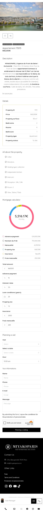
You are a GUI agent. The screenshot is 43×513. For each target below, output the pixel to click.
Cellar (9, 157)
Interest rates (8, 283)
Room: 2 (10, 187)
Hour (4, 357)
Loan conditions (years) (12, 292)
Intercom (10, 177)
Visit (4, 340)
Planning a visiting (21, 430)
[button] (21, 15)
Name (5, 374)
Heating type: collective (15, 167)
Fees (6, 474)
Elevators (10, 162)
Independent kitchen (14, 172)
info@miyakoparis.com (14, 463)
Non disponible (7, 44)
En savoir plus (7, 94)
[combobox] (21, 344)
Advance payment (10, 274)
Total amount (8, 264)
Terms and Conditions (11, 477)
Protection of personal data (13, 481)
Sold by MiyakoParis (18, 44)
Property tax (7, 302)
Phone (5, 382)
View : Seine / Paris (14, 192)
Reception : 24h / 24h (15, 182)
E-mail (5, 391)
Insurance (6, 311)
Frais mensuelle (9, 321)
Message (6, 399)
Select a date (8, 348)
